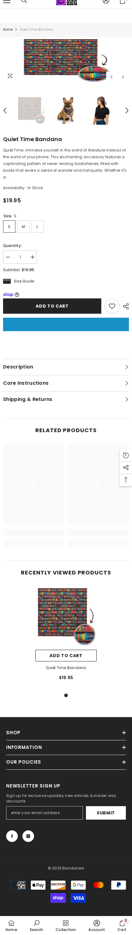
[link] (33, 532)
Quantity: (12, 245)
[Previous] (111, 77)
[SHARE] (124, 306)
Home (8, 29)
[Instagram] (28, 836)
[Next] (123, 77)
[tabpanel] (66, 635)
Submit (106, 813)
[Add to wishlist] (112, 306)
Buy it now (66, 324)
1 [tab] (66, 695)
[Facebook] (12, 836)
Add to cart (52, 306)
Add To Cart (66, 656)
